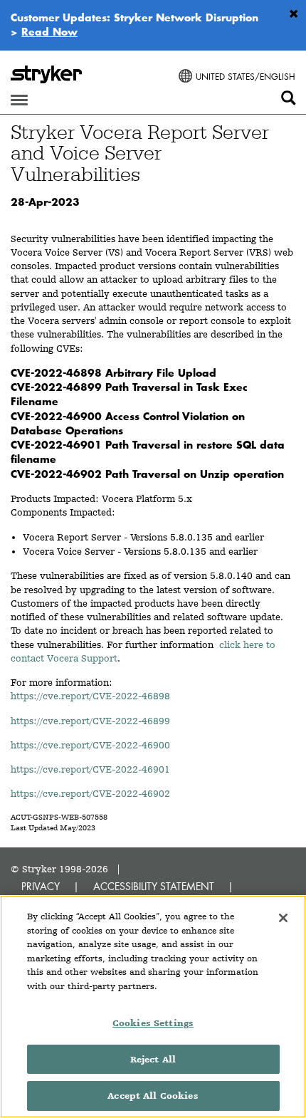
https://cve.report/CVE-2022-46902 (90, 793)
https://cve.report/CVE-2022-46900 (90, 745)
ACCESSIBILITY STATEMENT (153, 886)
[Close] (283, 918)
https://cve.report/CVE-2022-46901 (90, 769)
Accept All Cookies (152, 1095)
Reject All (153, 1059)
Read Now (49, 31)
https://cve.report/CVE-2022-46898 (90, 695)
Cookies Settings (153, 1023)
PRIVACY (40, 886)
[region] (153, 1006)
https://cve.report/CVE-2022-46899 (90, 720)
